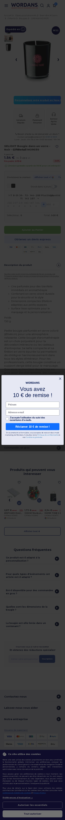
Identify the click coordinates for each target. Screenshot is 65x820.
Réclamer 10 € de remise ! (32, 426)
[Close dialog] (60, 378)
